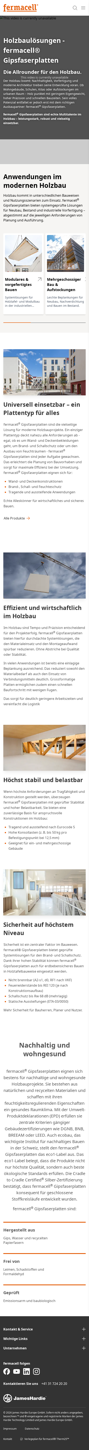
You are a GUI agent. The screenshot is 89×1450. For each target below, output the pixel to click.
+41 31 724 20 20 (54, 1383)
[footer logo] (44, 1398)
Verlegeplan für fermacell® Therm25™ (46, 1439)
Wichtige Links (15, 1338)
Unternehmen (15, 1348)
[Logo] (20, 8)
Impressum (10, 1428)
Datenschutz (32, 1428)
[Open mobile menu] (83, 7)
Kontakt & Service (18, 1329)
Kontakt (7, 1439)
